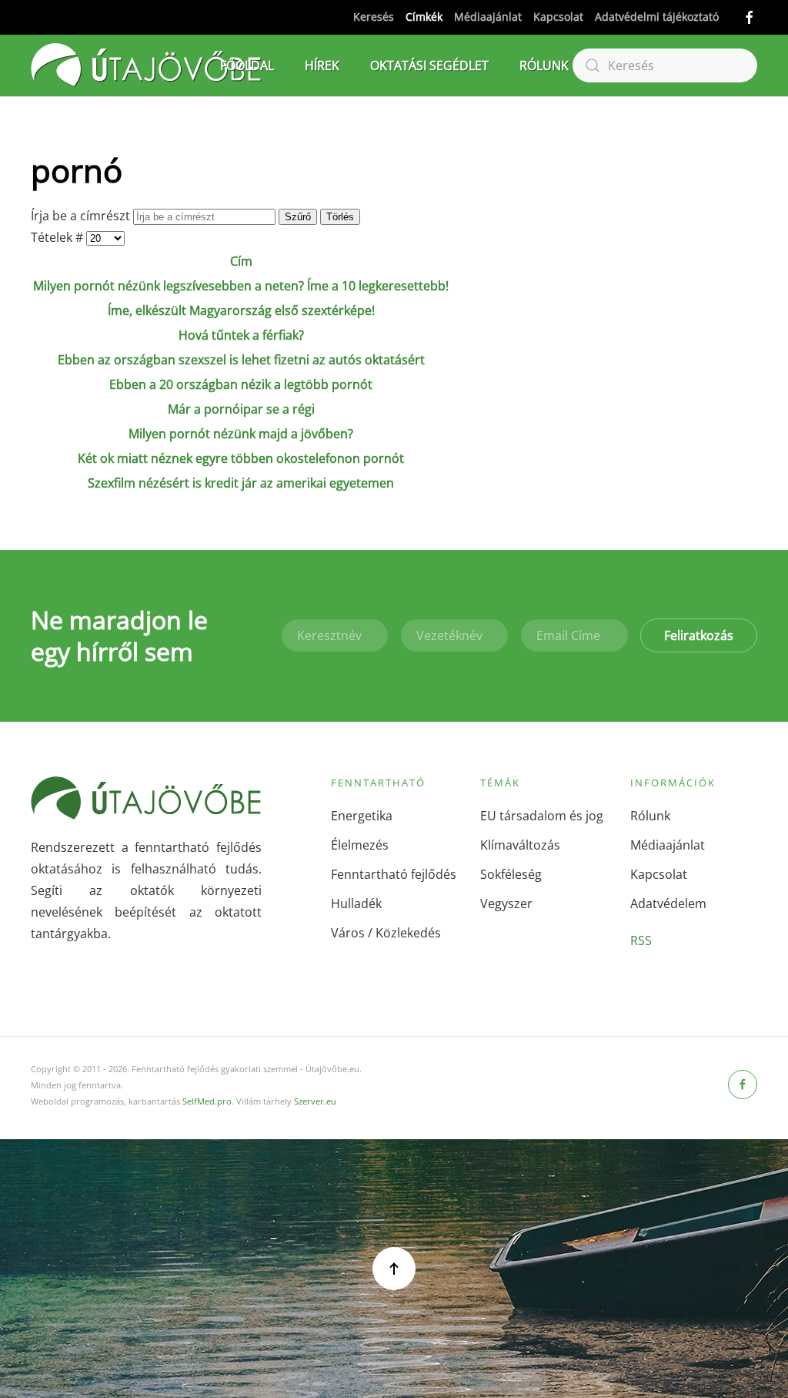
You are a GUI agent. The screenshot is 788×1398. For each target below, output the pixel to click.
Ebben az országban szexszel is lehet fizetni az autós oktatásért (241, 359)
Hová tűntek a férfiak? (241, 335)
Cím (241, 261)
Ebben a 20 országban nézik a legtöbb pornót (240, 384)
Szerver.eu (315, 1101)
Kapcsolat (558, 16)
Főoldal (247, 65)
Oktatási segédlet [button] (429, 65)
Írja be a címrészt (82, 215)
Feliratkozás (698, 635)
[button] (394, 1268)
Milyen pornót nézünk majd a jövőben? (241, 433)
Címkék (424, 16)
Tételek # (58, 237)
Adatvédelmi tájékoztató (657, 16)
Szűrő (298, 217)
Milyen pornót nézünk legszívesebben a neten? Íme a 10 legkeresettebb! (241, 285)
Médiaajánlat (488, 16)
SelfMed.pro (207, 1101)
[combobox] (665, 65)
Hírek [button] (322, 65)
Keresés (373, 16)
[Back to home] (146, 65)
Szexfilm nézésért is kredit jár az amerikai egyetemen (241, 482)
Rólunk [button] (544, 65)
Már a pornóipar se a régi (241, 409)
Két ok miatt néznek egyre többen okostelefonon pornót (241, 458)
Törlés (340, 217)
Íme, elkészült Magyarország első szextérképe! (241, 310)
